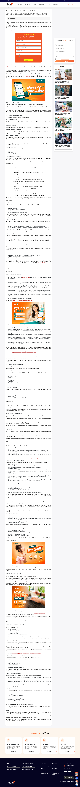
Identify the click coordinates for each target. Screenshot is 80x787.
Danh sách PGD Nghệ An (27, 766)
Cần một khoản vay (45, 766)
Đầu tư (34, 4)
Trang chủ (7, 7)
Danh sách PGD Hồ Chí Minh (13, 772)
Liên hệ (67, 4)
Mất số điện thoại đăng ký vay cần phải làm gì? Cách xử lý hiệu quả (62, 82)
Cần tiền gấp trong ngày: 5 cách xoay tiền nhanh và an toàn (63, 130)
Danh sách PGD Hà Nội (12, 769)
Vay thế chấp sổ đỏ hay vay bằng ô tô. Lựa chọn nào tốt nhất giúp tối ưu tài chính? (63, 146)
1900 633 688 (69, 766)
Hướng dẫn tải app (64, 0)
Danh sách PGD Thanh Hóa (27, 769)
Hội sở (8, 763)
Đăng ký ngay (13, 751)
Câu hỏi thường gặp (56, 770)
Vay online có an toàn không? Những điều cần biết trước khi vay (62, 114)
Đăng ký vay (28, 60)
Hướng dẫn (54, 768)
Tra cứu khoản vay (44, 773)
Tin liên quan (63, 66)
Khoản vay (27, 4)
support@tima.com (69, 765)
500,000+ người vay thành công (28, 36)
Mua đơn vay (43, 768)
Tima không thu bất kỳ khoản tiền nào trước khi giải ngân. (28, 37)
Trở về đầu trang (68, 777)
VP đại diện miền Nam (11, 766)
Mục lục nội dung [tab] (11, 18)
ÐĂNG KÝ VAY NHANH (28, 34)
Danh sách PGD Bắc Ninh (27, 763)
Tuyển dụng (41, 4)
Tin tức (48, 4)
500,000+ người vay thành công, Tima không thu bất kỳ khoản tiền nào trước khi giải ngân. (65, 42)
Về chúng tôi (19, 4)
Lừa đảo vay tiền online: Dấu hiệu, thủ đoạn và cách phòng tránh (63, 98)
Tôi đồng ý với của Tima (29, 57)
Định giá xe (55, 4)
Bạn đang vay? (65, 40)
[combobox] (28, 47)
